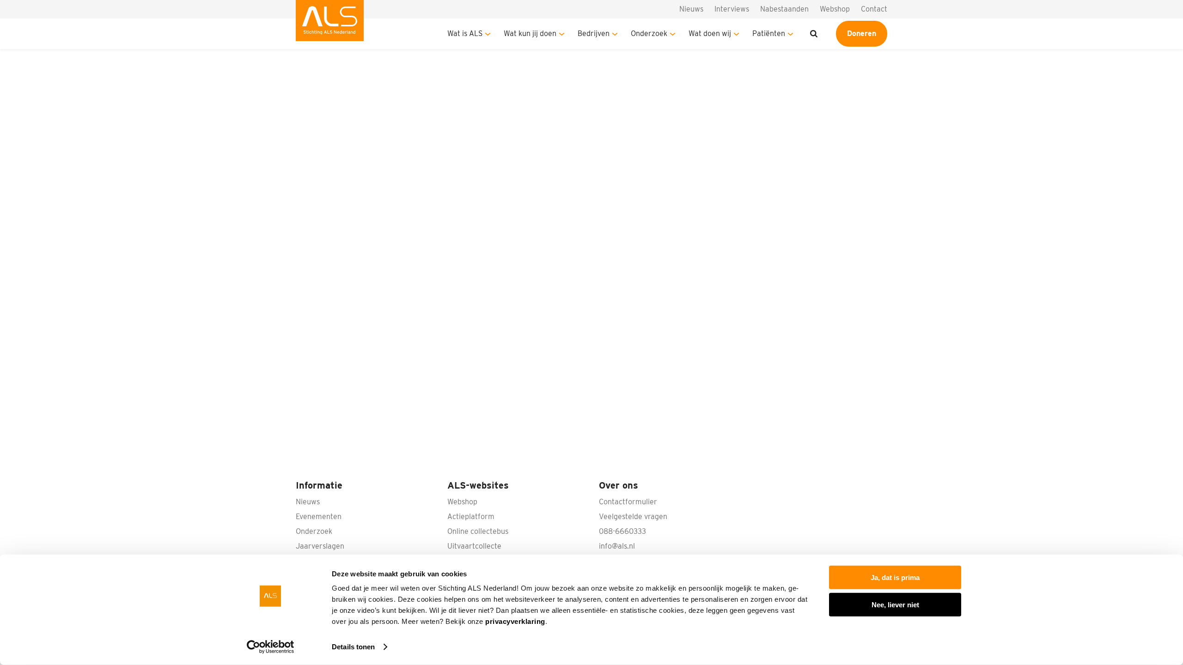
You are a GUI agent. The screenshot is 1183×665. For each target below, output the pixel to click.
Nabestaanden (784, 9)
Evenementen (318, 516)
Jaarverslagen (320, 546)
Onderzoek (649, 33)
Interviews (731, 9)
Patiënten (768, 33)
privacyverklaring (515, 621)
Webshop (835, 9)
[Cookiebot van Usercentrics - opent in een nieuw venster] (270, 647)
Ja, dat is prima (895, 577)
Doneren (861, 33)
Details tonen (353, 647)
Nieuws (691, 9)
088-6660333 (622, 531)
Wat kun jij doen (530, 33)
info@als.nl (617, 546)
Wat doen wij (710, 33)
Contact (874, 9)
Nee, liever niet (895, 604)
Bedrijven (594, 33)
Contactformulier (628, 501)
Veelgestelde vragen (633, 516)
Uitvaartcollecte (474, 546)
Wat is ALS (464, 33)
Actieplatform (470, 516)
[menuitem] (330, 24)
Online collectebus (477, 531)
